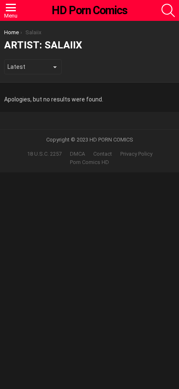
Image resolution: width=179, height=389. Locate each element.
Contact (102, 154)
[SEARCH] (168, 10)
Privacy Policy (136, 154)
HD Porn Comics (89, 10)
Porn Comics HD (89, 162)
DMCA (77, 154)
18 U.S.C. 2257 (44, 154)
